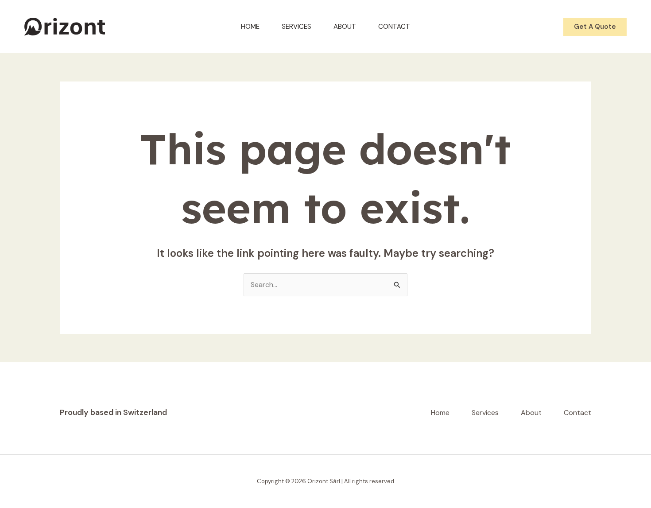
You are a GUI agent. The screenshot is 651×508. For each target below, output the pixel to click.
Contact (394, 26)
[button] (595, 27)
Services (296, 26)
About (344, 26)
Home (250, 26)
